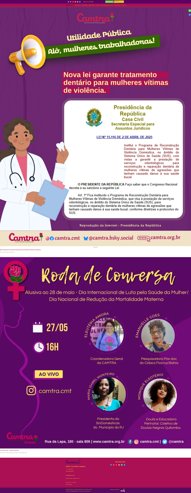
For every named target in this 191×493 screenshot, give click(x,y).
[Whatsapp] (122, 465)
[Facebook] (68, 2)
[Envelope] (75, 2)
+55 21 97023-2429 (69, 471)
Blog (7, 252)
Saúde (13, 252)
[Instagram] (73, 2)
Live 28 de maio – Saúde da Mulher (9, 450)
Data (7, 452)
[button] (189, 14)
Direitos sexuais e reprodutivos (13, 452)
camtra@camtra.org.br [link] (70, 475)
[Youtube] (71, 2)
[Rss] (77, 2)
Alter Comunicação (75, 491)
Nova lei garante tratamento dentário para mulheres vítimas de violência (20, 249)
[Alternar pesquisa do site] (125, 5)
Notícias (10, 252)
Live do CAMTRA (21, 452)
